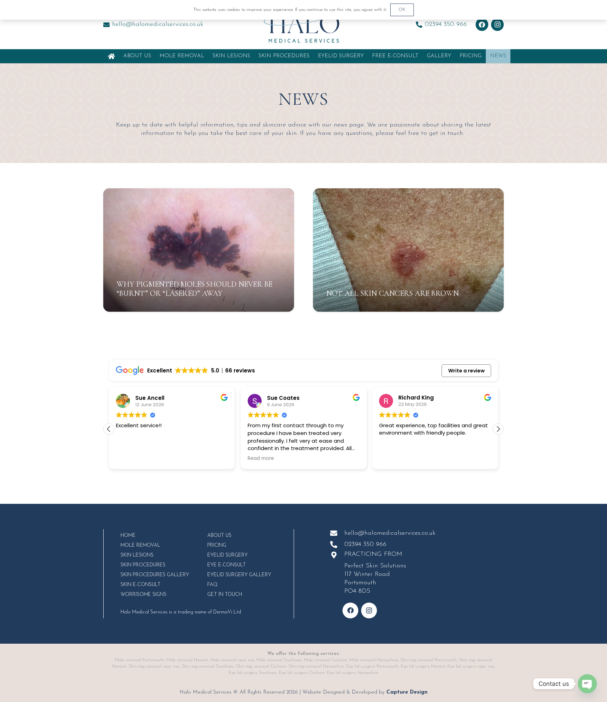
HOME (128, 535)
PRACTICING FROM (373, 554)
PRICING (216, 545)
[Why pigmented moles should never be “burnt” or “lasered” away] (198, 250)
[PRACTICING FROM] (337, 555)
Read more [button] (261, 458)
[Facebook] (482, 24)
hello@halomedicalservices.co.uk (390, 533)
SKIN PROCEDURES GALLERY (154, 575)
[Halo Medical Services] (303, 25)
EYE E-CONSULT (226, 565)
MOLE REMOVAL (140, 545)
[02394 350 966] (337, 544)
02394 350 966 (365, 544)
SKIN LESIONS (137, 555)
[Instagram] (497, 24)
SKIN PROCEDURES (142, 565)
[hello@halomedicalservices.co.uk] (337, 533)
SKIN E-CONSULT (140, 584)
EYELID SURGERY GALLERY (239, 575)
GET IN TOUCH (224, 594)
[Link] (111, 56)
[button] (312, 56)
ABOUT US (219, 535)
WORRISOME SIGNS (143, 594)
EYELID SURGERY (227, 555)
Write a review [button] (466, 370)
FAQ (212, 584)
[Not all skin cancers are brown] (408, 250)
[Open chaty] (587, 683)
